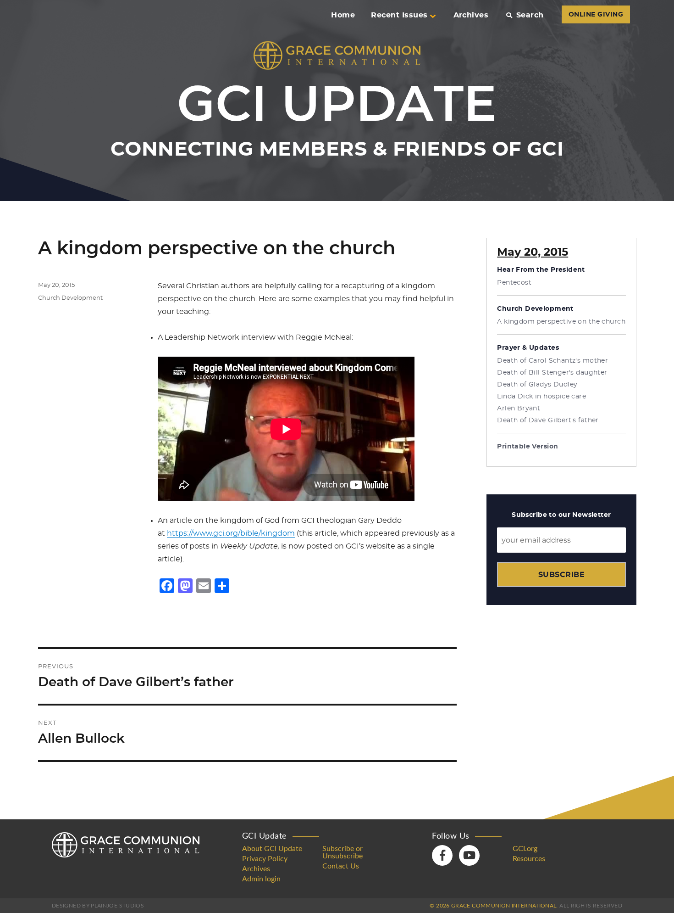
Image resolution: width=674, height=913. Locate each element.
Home (343, 15)
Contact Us (340, 866)
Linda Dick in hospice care (541, 396)
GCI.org (525, 848)
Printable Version (527, 446)
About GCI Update (272, 848)
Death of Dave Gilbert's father (548, 420)
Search (529, 15)
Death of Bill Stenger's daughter (552, 373)
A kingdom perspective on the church (561, 322)
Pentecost (514, 283)
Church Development (70, 298)
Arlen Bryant (518, 408)
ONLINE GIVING (596, 14)
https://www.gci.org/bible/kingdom (231, 533)
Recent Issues (399, 15)
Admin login (261, 879)
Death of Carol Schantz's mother (552, 361)
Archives (471, 15)
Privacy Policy (264, 859)
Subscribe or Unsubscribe (342, 852)
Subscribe (561, 574)
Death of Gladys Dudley (537, 384)
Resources (529, 859)
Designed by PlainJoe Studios (98, 905)
